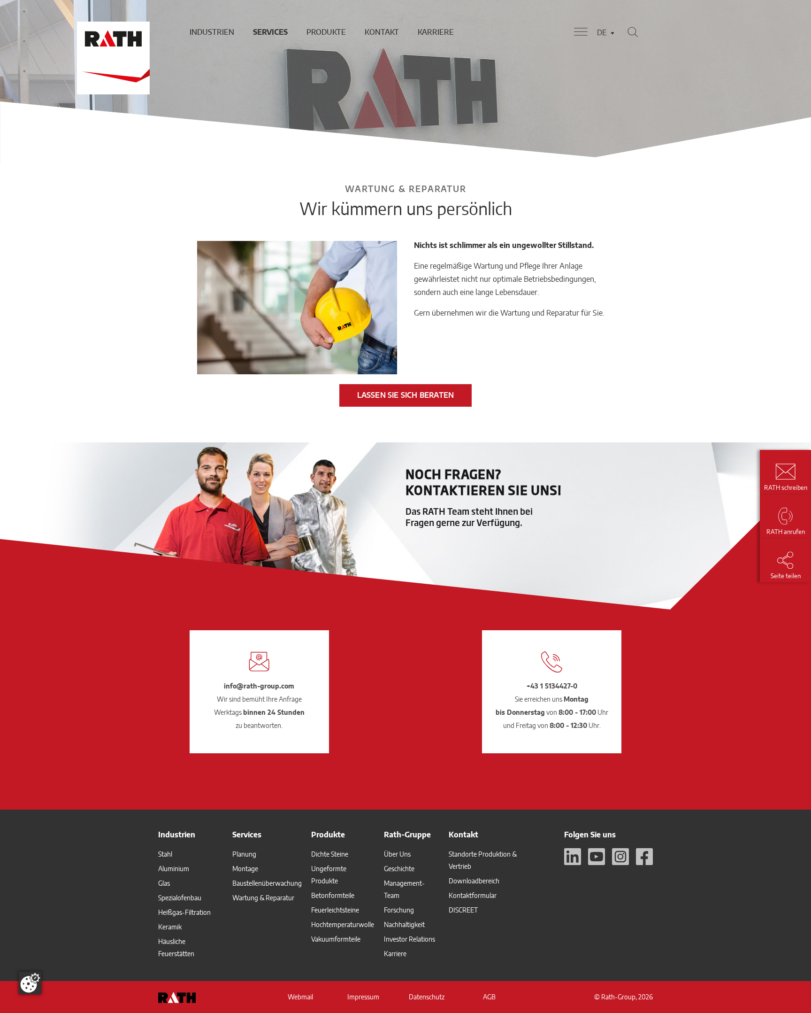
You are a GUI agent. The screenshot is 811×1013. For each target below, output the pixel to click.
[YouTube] (596, 856)
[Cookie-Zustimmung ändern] (30, 983)
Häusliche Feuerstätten (176, 947)
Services (270, 32)
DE (601, 32)
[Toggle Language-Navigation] (612, 33)
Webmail (300, 997)
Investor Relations (409, 939)
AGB (489, 997)
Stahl (165, 854)
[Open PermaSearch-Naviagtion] (632, 32)
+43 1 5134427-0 (552, 686)
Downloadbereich (474, 881)
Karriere (436, 32)
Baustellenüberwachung (267, 883)
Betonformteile (332, 895)
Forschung (399, 910)
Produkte (326, 32)
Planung (244, 854)
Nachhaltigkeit (404, 924)
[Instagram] (620, 856)
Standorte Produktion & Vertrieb (483, 860)
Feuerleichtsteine (335, 910)
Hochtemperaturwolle (342, 924)
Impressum (363, 997)
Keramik (170, 927)
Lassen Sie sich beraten (405, 395)
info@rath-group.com (259, 686)
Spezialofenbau (179, 898)
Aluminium (173, 869)
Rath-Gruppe (407, 834)
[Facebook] (644, 856)
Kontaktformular (473, 895)
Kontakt (382, 32)
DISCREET (463, 910)
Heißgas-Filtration (184, 912)
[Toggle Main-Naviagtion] (581, 32)
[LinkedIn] (572, 856)
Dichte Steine (329, 854)
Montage (245, 869)
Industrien (212, 32)
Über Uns (397, 854)
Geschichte (399, 869)
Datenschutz (426, 997)
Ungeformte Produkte (328, 875)
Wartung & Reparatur (263, 898)
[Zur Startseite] (112, 32)
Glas (164, 883)
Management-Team (404, 889)
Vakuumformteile (335, 939)
